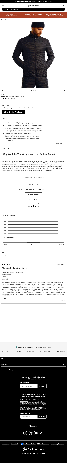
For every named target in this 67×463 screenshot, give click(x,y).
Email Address (25, 383)
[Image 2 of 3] (33, 90)
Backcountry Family (7, 370)
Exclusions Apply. (24, 401)
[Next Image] (64, 90)
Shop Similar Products (13, 112)
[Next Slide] (66, 1)
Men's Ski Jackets (6, 20)
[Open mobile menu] (3, 6)
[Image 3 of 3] (35, 90)
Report (63, 301)
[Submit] (3, 9)
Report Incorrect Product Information (33, 177)
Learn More (59, 143)
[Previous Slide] (1, 1)
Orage (2, 94)
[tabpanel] (33, 249)
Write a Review (33, 194)
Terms (33, 409)
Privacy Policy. (39, 409)
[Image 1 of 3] (32, 90)
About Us (3, 364)
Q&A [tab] (38, 184)
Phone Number (25, 413)
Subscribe (42, 386)
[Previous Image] (3, 90)
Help (2, 359)
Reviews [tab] (30, 184)
